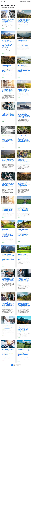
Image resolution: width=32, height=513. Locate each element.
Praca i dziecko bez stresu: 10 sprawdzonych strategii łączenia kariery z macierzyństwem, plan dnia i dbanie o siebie (8, 352)
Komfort (3, 1)
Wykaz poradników (23, 1)
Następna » (18, 365)
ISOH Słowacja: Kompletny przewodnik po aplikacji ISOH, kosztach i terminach (24, 90)
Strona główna (29, 1)
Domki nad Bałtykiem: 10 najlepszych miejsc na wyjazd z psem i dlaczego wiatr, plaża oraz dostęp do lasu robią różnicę (24, 257)
